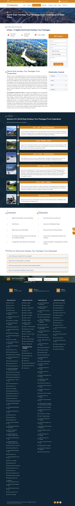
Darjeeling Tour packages (13, 320)
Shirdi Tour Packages (12, 388)
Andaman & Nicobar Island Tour (60, 341)
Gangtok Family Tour (12, 414)
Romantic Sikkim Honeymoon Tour (13, 336)
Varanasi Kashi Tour (12, 386)
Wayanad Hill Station (43, 352)
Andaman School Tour (59, 320)
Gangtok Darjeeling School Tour (13, 412)
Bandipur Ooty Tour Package (45, 407)
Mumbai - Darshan (27, 317)
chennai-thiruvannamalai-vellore (44, 311)
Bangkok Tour (26, 358)
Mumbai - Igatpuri (27, 320)
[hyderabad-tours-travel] (12, 5)
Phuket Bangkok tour (28, 353)
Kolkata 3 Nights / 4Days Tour (14, 445)
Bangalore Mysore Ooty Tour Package (45, 410)
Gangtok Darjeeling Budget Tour (13, 404)
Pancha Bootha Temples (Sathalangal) (44, 328)
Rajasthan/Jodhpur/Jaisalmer (14, 475)
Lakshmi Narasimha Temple (44, 316)
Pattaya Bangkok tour (28, 355)
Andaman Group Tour (59, 310)
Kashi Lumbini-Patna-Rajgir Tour (13, 423)
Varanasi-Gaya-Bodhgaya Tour (14, 374)
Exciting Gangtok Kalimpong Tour (13, 451)
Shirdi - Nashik (26, 336)
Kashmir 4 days (11, 302)
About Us (29, 5)
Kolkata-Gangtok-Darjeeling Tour (13, 438)
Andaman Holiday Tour (59, 346)
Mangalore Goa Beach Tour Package (44, 390)
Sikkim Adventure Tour (12, 349)
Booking (50, 5)
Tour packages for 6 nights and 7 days (15, 92)
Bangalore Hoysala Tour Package (44, 364)
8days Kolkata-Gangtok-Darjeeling (13, 324)
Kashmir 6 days (11, 307)
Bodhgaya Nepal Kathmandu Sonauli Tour (13, 427)
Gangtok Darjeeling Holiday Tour (13, 408)
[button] (24, 67)
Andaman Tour (58, 317)
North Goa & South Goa (44, 337)
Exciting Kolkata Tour (12, 419)
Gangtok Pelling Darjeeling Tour (13, 330)
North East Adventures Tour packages (13, 358)
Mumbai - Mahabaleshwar (29, 307)
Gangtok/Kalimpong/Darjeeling (14, 400)
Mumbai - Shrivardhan (28, 315)
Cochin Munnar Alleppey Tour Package (45, 423)
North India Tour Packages (22, 12)
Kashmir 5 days (11, 305)
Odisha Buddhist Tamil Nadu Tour (44, 431)
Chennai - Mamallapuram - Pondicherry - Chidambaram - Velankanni (45, 321)
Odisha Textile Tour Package (45, 445)
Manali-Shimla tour (12, 470)
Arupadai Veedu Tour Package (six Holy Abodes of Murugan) (45, 404)
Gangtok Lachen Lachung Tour (14, 465)
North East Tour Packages (13, 333)
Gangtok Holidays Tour (12, 363)
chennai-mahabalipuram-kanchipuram (44, 303)
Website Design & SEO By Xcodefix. (14, 503)
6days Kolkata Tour (12, 417)
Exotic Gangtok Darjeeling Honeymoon (13, 343)
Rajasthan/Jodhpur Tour (13, 477)
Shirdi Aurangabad (27, 331)
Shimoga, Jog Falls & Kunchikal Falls (45, 442)
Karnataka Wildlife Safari (44, 347)
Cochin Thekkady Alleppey (44, 416)
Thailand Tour (26, 360)
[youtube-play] (60, 502)
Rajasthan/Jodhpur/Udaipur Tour (13, 485)
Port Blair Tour (58, 331)
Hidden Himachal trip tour (13, 468)
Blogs (59, 5)
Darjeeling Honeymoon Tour (13, 393)
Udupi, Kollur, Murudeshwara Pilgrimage (45, 449)
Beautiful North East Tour (13, 395)
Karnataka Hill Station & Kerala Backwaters (45, 427)
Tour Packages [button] (36, 5)
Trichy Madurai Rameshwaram (45, 314)
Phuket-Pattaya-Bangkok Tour (30, 363)
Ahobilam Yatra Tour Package (45, 393)
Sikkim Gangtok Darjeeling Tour (13, 346)
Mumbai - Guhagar (27, 310)
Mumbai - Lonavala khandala (29, 326)
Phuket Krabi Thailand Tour (29, 365)
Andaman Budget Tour (59, 307)
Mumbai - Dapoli (27, 305)
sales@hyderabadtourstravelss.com (41, 291)
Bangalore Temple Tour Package (44, 372)
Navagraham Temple (43, 324)
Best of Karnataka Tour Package (44, 344)
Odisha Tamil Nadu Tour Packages (44, 434)
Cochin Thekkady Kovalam (44, 354)
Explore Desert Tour (12, 454)
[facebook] (55, 502)
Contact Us (64, 5)
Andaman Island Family (59, 349)
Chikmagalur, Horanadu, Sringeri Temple (44, 380)
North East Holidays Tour (13, 352)
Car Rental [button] (44, 5)
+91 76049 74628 (17, 291)
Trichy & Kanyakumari (43, 334)
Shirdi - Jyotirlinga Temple (29, 338)
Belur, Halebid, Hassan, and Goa (44, 340)
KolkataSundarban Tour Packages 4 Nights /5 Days (13, 442)
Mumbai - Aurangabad (28, 312)
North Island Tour (58, 322)
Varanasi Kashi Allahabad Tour (14, 377)
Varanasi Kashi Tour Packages (14, 372)
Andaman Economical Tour (60, 302)
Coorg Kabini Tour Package (44, 413)
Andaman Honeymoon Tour (60, 312)
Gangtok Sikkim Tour (12, 463)
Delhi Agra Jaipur (11, 310)
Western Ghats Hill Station (44, 451)
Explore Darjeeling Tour (12, 398)
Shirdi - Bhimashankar (28, 343)
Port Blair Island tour (59, 337)
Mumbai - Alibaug (27, 302)
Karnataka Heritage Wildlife (44, 361)
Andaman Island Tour (59, 315)
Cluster (55, 5)
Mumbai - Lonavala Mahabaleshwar (27, 323)
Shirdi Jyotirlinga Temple (28, 341)
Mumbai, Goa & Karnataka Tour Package (45, 386)
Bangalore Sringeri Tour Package (44, 368)
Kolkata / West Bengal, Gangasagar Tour (12, 431)
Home (24, 5)
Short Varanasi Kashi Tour (13, 383)
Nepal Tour (26, 350)
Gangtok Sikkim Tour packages (14, 354)
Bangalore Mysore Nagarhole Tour (45, 400)
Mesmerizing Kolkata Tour (13, 447)
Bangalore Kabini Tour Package (43, 396)
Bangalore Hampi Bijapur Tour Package (45, 376)
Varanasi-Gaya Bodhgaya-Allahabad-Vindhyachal (13, 369)
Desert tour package (12, 460)
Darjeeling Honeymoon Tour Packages (13, 317)
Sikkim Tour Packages (12, 339)
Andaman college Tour (59, 305)
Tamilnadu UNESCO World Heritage (44, 332)
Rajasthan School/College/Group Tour (13, 481)
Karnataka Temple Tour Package (43, 358)
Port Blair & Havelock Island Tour (60, 328)
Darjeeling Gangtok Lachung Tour (13, 457)
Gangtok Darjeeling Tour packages (13, 313)
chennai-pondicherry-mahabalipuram (43, 307)
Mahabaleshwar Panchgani (29, 329)
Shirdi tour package (12, 494)
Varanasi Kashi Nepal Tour (13, 365)
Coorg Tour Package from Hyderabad (44, 419)
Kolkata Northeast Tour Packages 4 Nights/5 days (13, 434)
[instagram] (58, 502)
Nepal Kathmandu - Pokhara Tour (13, 380)
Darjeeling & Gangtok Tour (13, 326)
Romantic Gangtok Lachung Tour (13, 489)
